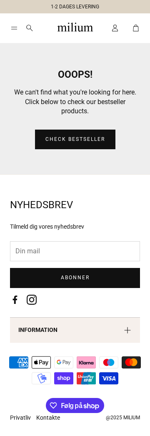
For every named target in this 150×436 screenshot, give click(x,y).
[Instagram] (32, 300)
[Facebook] (15, 300)
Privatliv (21, 417)
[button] (71, 5)
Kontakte (48, 417)
